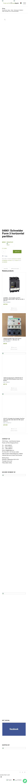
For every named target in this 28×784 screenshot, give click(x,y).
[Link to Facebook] (20, 772)
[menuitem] (10, 3)
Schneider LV (10, 260)
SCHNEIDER (4, 260)
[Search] (10, 3)
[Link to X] (22, 772)
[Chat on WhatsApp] (25, 781)
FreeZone (16, 260)
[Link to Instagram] (25, 772)
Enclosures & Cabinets (16, 258)
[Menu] (24, 3)
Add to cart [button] (14, 388)
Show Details (14, 309)
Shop (3, 8)
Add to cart (17, 251)
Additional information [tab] (15, 268)
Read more (14, 308)
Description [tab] (6, 268)
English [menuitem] (10, 780)
